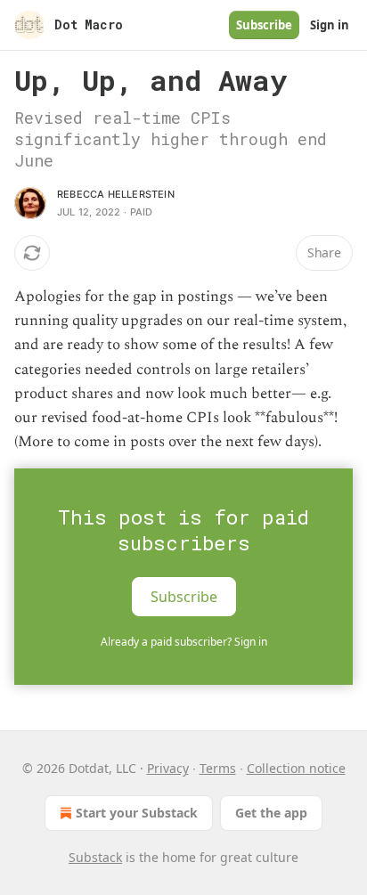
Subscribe (264, 25)
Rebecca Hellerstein (116, 194)
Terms (218, 768)
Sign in (329, 25)
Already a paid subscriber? (184, 641)
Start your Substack (137, 812)
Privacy (168, 768)
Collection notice (296, 768)
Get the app (271, 812)
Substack (95, 857)
